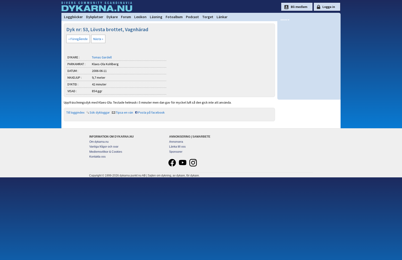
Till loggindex (75, 112)
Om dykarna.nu (99, 141)
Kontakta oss (97, 156)
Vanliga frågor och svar (103, 146)
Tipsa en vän (124, 112)
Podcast (192, 17)
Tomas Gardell (102, 57)
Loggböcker (73, 17)
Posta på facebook (151, 112)
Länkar (222, 17)
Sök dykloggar (100, 112)
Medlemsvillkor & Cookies (105, 151)
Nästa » (98, 39)
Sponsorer (175, 151)
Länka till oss (177, 146)
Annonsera (176, 141)
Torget (207, 17)
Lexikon (140, 17)
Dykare (112, 17)
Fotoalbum (174, 17)
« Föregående (78, 39)
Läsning (156, 17)
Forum (126, 17)
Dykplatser (94, 17)
